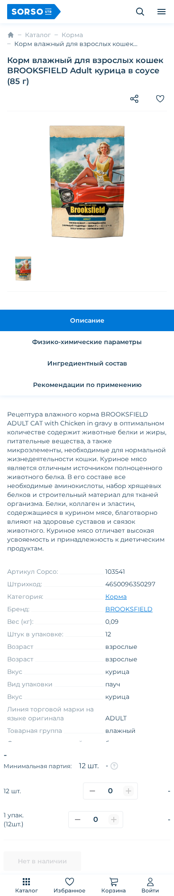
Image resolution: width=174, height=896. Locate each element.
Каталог (26, 890)
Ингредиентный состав (87, 363)
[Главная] (10, 34)
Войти (150, 890)
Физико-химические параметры (87, 342)
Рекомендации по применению (87, 385)
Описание (87, 320)
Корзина (113, 890)
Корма (72, 35)
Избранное (70, 890)
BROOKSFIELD (129, 609)
